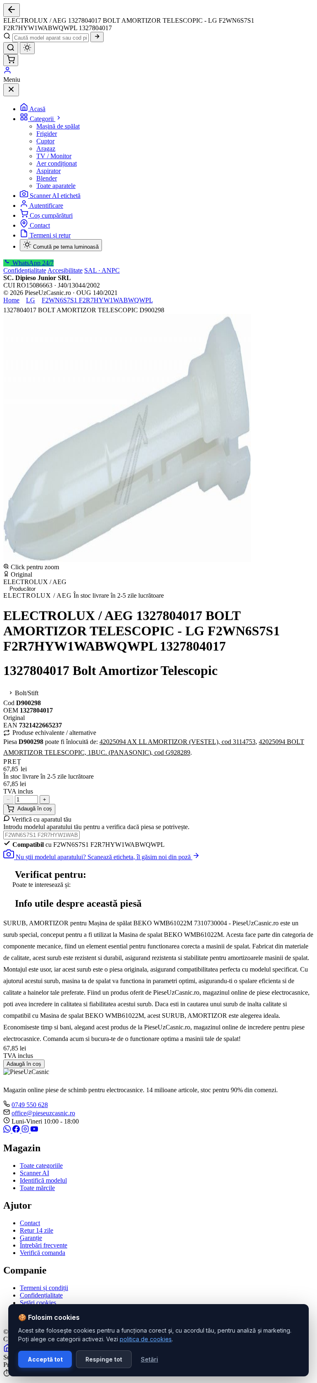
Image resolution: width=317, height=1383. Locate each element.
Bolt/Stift (25, 692)
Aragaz (45, 148)
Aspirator (48, 170)
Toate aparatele (56, 185)
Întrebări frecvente (43, 1245)
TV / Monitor (53, 155)
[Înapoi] (11, 10)
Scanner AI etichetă (55, 195)
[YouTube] (34, 1130)
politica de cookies (146, 1339)
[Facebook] (16, 1130)
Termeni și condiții (44, 1287)
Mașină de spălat (58, 126)
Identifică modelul (43, 1180)
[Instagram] (26, 1130)
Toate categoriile (41, 1165)
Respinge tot (103, 1359)
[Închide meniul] (11, 89)
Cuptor (45, 141)
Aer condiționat (56, 163)
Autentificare (46, 205)
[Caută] (97, 37)
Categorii (42, 118)
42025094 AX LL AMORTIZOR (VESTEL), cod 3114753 (177, 741)
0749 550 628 (30, 1104)
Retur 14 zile (36, 1230)
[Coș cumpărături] (10, 60)
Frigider (46, 133)
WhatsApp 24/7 (32, 262)
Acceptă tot (45, 1359)
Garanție (31, 1237)
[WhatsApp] (7, 1130)
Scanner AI (34, 1172)
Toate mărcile (37, 1187)
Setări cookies (38, 1302)
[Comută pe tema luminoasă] (27, 48)
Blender (46, 178)
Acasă (37, 108)
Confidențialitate (24, 270)
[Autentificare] (7, 72)
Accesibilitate (65, 270)
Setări (149, 1359)
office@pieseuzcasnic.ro (43, 1113)
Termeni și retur (50, 235)
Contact (40, 225)
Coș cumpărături (51, 215)
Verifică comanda (42, 1252)
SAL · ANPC (102, 270)
